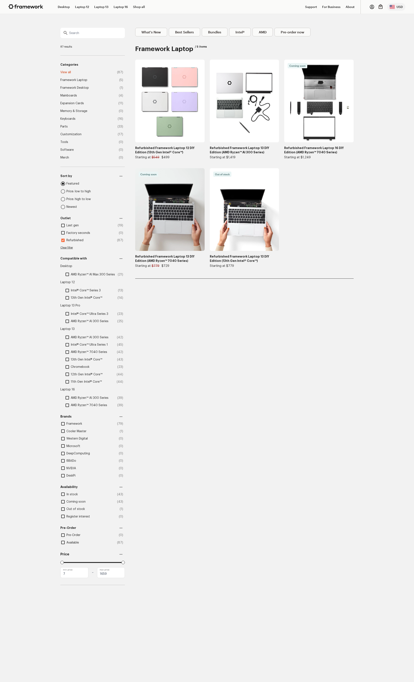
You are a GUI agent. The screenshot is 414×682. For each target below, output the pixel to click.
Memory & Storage (73, 111)
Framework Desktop (74, 87)
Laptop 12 (82, 7)
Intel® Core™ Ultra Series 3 (89, 313)
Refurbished (74, 240)
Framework (74, 423)
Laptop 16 (121, 7)
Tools (64, 142)
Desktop (64, 7)
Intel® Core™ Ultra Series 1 (89, 344)
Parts (64, 126)
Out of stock (75, 509)
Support (311, 7)
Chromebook (80, 366)
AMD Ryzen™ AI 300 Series (89, 321)
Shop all (139, 7)
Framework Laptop (73, 80)
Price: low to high (78, 191)
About (350, 7)
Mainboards (68, 95)
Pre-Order (73, 535)
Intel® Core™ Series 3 (86, 290)
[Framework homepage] (26, 6)
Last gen (72, 225)
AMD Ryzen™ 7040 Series (89, 352)
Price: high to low (78, 199)
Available (72, 542)
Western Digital (77, 438)
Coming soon (76, 501)
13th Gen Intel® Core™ (86, 297)
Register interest (78, 516)
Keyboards (67, 118)
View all (65, 72)
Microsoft (73, 446)
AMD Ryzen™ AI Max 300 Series (93, 274)
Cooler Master (76, 431)
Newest (71, 206)
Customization (71, 134)
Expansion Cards (72, 103)
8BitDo (71, 460)
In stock (72, 494)
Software (67, 149)
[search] (92, 33)
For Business (331, 7)
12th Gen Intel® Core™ (86, 374)
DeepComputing (78, 453)
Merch (64, 157)
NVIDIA (71, 468)
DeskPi (70, 475)
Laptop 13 (101, 7)
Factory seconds (78, 233)
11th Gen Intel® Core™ (86, 381)
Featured (72, 183)
